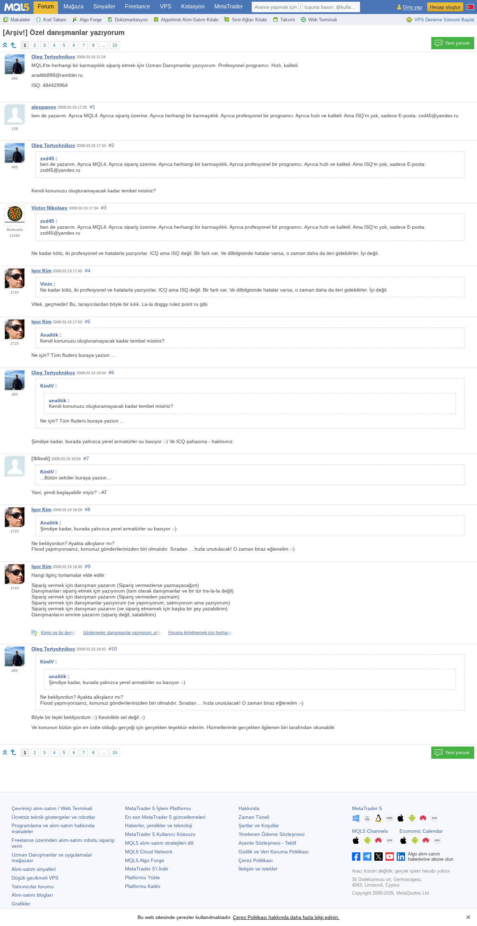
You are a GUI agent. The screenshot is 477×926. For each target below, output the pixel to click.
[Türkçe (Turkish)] (470, 4)
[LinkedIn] (401, 856)
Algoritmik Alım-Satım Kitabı (190, 19)
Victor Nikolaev (49, 208)
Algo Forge (91, 19)
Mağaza (73, 6)
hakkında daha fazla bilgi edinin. (303, 917)
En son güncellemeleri (165, 817)
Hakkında (249, 808)
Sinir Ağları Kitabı (249, 19)
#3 (104, 208)
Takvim (287, 19)
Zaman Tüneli (254, 817)
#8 (87, 509)
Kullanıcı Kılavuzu (160, 834)
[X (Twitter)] (378, 856)
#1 (92, 107)
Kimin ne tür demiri (58, 632)
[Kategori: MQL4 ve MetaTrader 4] (13, 45)
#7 (86, 458)
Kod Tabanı (54, 19)
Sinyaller (104, 6)
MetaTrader (228, 6)
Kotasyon (193, 6)
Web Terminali (322, 19)
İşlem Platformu (158, 808)
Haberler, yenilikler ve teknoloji (158, 825)
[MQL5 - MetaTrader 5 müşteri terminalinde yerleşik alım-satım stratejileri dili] (16, 7)
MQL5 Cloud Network (149, 851)
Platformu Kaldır (143, 886)
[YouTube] (390, 856)
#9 (87, 566)
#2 (111, 145)
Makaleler (20, 19)
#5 (87, 321)
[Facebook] (356, 856)
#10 (113, 649)
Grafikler (21, 903)
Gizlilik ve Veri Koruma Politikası (274, 851)
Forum (46, 6)
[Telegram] (367, 856)
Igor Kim (41, 270)
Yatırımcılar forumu (33, 886)
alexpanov (43, 107)
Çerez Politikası (256, 860)
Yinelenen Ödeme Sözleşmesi (271, 834)
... (103, 45)
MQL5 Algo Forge (144, 860)
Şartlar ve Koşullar (259, 825)
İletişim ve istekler (258, 869)
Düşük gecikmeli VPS (35, 878)
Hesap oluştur (445, 7)
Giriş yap (412, 7)
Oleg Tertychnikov (53, 56)
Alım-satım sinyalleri (34, 869)
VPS (165, 6)
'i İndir (146, 869)
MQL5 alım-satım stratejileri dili (159, 843)
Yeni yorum (457, 43)
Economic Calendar (421, 831)
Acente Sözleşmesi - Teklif (267, 843)
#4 (87, 270)
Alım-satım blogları (32, 895)
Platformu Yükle (142, 877)
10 (114, 45)
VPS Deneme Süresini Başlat (444, 19)
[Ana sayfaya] (5, 44)
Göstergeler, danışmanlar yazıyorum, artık (122, 632)
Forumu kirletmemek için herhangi (200, 632)
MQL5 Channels (370, 831)
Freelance (137, 6)
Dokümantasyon (131, 19)
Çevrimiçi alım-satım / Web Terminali (52, 808)
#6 (111, 372)
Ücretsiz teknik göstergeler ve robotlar (53, 817)
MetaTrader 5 (367, 808)
